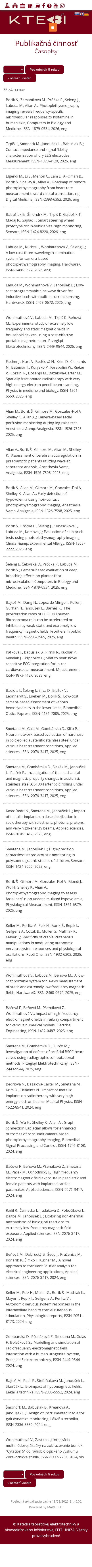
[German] (86, 14)
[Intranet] (22, 6)
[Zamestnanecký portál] (29, 6)
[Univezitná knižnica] (14, 6)
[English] (81, 14)
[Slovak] (76, 14)
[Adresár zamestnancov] (37, 6)
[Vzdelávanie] (6, 6)
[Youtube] (55, 6)
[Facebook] (43, 6)
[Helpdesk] (49, 6)
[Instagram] (62, 6)
